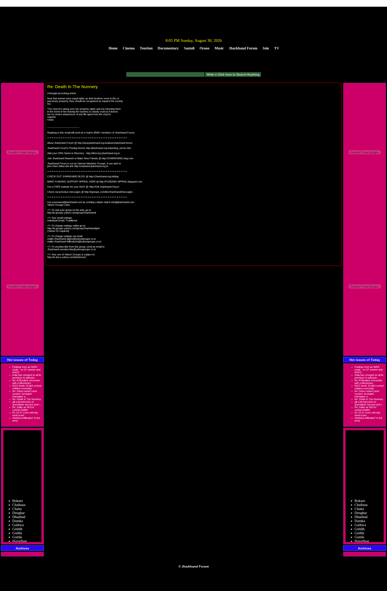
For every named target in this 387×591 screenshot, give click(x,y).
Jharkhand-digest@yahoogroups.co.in (75, 238)
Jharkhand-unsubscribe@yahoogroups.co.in (71, 249)
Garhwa (18, 522)
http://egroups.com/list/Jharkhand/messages (108, 192)
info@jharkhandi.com (122, 202)
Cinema (129, 48)
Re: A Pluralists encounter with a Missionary (26, 381)
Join (265, 48)
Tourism (146, 48)
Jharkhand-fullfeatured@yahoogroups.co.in (77, 241)
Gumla (17, 534)
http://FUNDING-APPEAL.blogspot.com (120, 181)
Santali (189, 48)
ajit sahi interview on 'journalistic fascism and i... (26, 403)
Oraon (204, 48)
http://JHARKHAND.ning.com (117, 158)
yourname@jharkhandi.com (67, 202)
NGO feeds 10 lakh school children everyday (26, 387)
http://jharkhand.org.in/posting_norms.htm (108, 148)
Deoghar (18, 510)
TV (276, 48)
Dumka (17, 518)
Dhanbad (18, 514)
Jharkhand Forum (243, 48)
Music (219, 48)
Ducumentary (168, 48)
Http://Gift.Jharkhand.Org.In (104, 186)
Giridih (17, 526)
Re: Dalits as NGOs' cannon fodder (23, 408)
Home (113, 48)
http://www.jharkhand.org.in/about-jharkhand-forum (104, 143)
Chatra (17, 506)
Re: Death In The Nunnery (26, 399)
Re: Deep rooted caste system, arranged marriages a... (24, 394)
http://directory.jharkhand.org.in (103, 153)
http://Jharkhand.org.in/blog (103, 176)
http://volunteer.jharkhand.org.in (91, 166)
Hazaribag (19, 538)
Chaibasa (18, 502)
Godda (17, 530)
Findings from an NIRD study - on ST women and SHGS (26, 370)
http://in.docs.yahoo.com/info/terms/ (66, 257)
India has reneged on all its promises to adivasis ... (26, 376)
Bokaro (17, 498)
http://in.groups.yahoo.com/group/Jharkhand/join (73, 228)
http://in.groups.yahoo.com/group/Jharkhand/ (71, 212)
